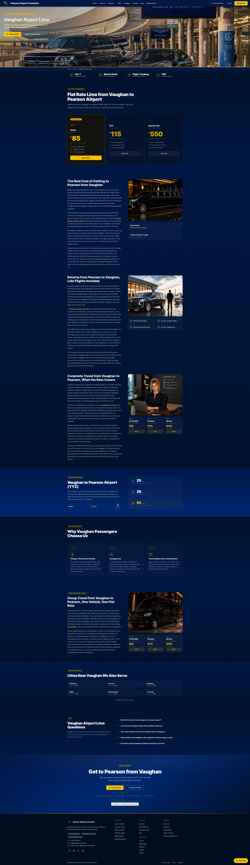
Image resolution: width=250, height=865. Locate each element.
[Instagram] (74, 851)
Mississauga (142, 844)
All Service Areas (144, 830)
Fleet (119, 3)
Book (137, 431)
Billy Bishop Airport (120, 839)
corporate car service (109, 405)
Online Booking (151, 3)
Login (229, 3)
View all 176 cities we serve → (125, 700)
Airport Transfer (119, 824)
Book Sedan (86, 158)
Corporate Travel (120, 827)
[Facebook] (69, 851)
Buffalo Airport (119, 836)
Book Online (13, 34)
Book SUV (125, 153)
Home (95, 3)
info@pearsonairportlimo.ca (78, 843)
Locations (127, 3)
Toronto (141, 841)
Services (111, 3)
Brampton (142, 847)
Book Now (241, 3)
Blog (142, 3)
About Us (102, 3)
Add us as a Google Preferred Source (126, 804)
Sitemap (180, 862)
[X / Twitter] (78, 851)
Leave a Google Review (170, 836)
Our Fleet (142, 824)
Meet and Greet (120, 830)
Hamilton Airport (120, 833)
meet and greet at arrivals (80, 309)
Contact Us (166, 827)
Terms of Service (168, 833)
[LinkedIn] (83, 851)
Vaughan (141, 850)
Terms (174, 862)
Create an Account (33, 34)
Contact (135, 3)
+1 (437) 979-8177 (217, 3)
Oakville (141, 853)
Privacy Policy (167, 830)
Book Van (164, 153)
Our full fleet (71, 627)
